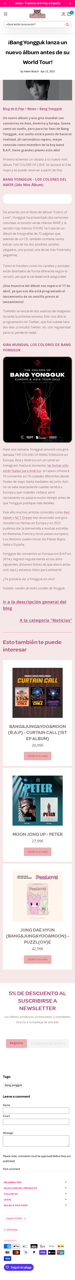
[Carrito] (69, 14)
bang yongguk (13, 1085)
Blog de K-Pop (13, 109)
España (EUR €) (14, 1218)
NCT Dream (23, 518)
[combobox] (36, 24)
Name (6, 1105)
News (32, 109)
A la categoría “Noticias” (46, 620)
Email (6, 1116)
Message (8, 1133)
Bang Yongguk (51, 109)
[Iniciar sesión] (63, 14)
